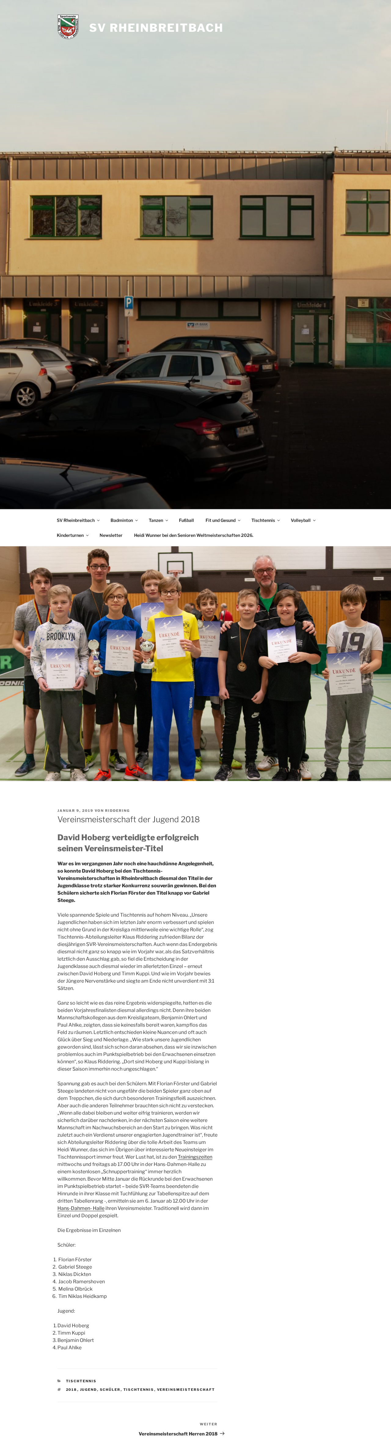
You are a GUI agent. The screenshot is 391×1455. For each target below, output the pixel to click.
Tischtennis (263, 520)
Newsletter (111, 535)
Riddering (117, 810)
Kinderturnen (70, 535)
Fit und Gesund (221, 520)
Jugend (88, 1389)
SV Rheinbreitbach (156, 28)
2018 (71, 1389)
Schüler (110, 1389)
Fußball (186, 520)
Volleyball (301, 520)
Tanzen (156, 520)
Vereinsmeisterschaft (186, 1389)
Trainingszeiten (195, 1157)
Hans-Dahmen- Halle (80, 1208)
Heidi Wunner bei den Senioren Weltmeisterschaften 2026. (193, 535)
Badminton (122, 520)
